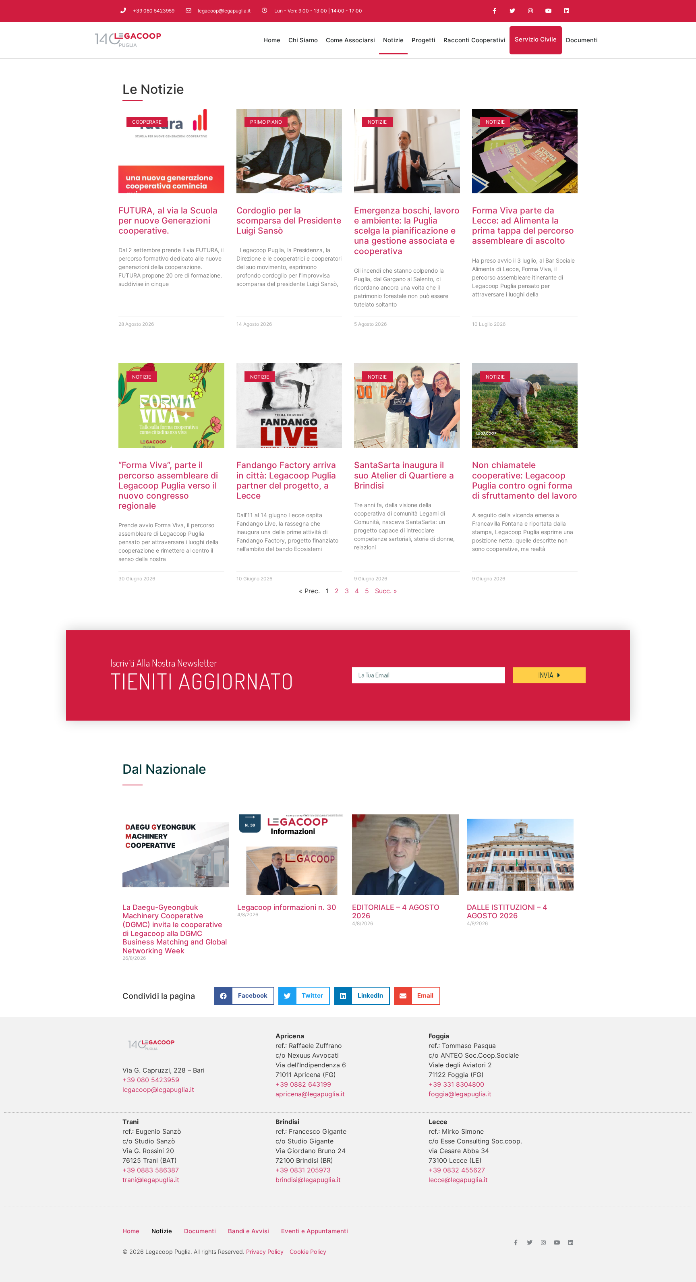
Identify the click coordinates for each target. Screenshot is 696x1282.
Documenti (582, 40)
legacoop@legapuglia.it (158, 1089)
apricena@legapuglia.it (310, 1094)
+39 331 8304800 (456, 1084)
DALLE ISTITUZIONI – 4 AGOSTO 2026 (507, 911)
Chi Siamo (303, 40)
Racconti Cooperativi (474, 40)
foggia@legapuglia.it (460, 1094)
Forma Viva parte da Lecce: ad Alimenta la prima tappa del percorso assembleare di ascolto (523, 225)
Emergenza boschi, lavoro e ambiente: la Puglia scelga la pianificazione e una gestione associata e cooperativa (407, 230)
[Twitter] (512, 11)
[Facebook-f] (494, 11)
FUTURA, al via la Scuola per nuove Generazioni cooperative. (168, 220)
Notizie (393, 40)
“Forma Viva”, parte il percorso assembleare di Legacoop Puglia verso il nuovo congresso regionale (168, 485)
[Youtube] (548, 11)
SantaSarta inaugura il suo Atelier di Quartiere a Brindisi (404, 475)
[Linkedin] (566, 11)
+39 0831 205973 (303, 1170)
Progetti (423, 40)
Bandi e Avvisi (248, 1231)
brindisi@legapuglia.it (308, 1180)
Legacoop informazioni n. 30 (286, 907)
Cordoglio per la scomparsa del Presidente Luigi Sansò (288, 220)
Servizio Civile (536, 39)
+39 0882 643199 (303, 1084)
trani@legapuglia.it (150, 1180)
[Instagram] (531, 11)
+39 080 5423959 (150, 1080)
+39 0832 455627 (457, 1170)
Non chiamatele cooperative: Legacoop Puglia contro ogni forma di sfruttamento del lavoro (524, 480)
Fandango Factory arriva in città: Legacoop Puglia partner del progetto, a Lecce (286, 480)
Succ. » (386, 591)
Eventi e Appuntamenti (314, 1231)
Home (271, 40)
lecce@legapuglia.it (458, 1180)
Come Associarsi (350, 40)
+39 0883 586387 (150, 1170)
